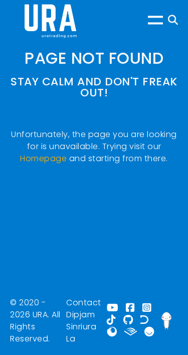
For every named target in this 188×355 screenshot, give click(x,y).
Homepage (43, 158)
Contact (83, 302)
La (70, 338)
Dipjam (80, 314)
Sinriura (81, 326)
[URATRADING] (50, 20)
